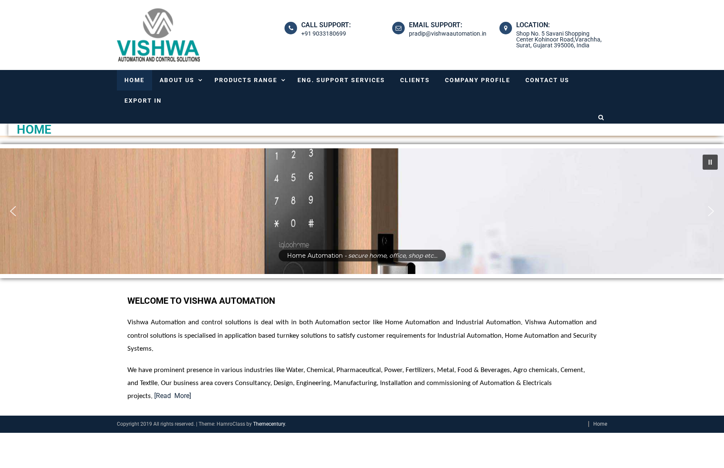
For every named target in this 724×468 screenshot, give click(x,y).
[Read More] (172, 396)
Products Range (246, 80)
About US (177, 80)
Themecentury (269, 424)
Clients (415, 80)
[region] (362, 211)
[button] (710, 162)
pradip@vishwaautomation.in (447, 33)
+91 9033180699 (323, 33)
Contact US (547, 80)
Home (134, 80)
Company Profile (477, 80)
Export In (143, 100)
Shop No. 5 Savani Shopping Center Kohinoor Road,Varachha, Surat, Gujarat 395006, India (559, 39)
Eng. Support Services (341, 80)
